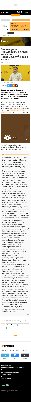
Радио (3, 324)
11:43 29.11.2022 (5, 63)
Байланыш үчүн (19, 367)
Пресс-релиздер (5, 370)
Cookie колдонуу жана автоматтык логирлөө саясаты (10, 377)
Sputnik (4, 82)
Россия (24, 350)
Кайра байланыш (5, 380)
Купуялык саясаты (6, 374)
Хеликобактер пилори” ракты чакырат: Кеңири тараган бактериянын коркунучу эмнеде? (19, 27)
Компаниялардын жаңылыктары (10, 372)
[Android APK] (6, 385)
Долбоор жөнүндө (6, 365)
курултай (26, 324)
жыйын (3, 328)
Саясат (20, 324)
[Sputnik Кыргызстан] (5, 13)
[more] (28, 314)
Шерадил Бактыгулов (12, 324)
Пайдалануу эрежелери (7, 367)
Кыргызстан (10, 328)
